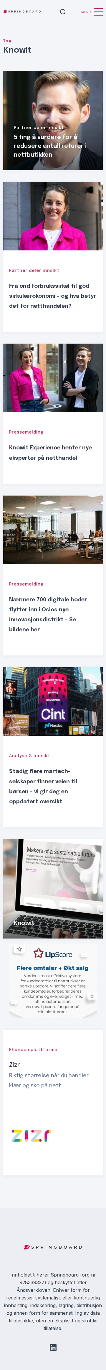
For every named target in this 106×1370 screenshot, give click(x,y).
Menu (86, 12)
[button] (62, 12)
